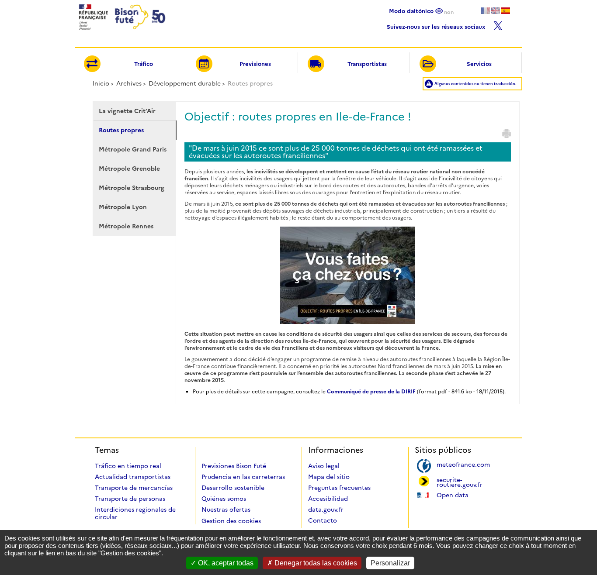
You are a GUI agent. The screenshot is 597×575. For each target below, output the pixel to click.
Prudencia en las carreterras (243, 477)
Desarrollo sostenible (232, 488)
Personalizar (390, 563)
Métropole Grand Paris (133, 149)
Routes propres (121, 130)
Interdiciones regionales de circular (135, 513)
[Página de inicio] (121, 32)
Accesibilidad (328, 499)
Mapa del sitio (329, 477)
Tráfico (143, 63)
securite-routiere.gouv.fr (459, 481)
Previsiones (255, 63)
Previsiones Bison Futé (233, 466)
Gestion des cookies (231, 521)
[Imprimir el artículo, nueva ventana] (506, 133)
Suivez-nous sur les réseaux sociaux (437, 25)
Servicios (479, 63)
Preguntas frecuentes (339, 488)
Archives (129, 83)
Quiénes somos (223, 499)
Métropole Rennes (126, 226)
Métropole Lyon (123, 207)
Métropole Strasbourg (131, 188)
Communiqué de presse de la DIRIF (371, 391)
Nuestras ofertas (225, 509)
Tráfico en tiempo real (128, 466)
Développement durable (185, 83)
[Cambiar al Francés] (485, 10)
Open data (453, 494)
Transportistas (367, 63)
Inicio (101, 83)
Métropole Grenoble (129, 168)
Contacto (322, 520)
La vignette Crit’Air (127, 111)
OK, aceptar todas (224, 563)
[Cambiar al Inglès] (495, 10)
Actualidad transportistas (132, 477)
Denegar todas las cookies (315, 563)
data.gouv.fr (326, 509)
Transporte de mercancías (134, 488)
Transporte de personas (130, 499)
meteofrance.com (463, 464)
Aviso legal (324, 466)
